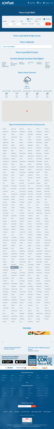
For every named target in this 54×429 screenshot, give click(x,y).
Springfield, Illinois (6, 299)
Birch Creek (13, 147)
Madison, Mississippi (6, 240)
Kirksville (30, 223)
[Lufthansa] (33, 368)
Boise (12, 150)
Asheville (46, 137)
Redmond (5, 280)
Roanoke (38, 280)
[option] (15, 341)
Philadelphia (5, 270)
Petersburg (47, 267)
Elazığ (12, 393)
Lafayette (38, 226)
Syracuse (30, 302)
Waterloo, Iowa (39, 313)
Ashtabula (5, 139)
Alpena (4, 134)
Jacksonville (5, 215)
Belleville (21, 145)
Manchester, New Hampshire (23, 240)
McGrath (30, 242)
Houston (30, 207)
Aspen (12, 139)
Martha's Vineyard (48, 240)
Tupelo (37, 308)
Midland (29, 245)
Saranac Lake (22, 291)
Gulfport (13, 199)
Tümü (27, 382)
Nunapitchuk (47, 259)
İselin (29, 256)
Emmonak (47, 180)
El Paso (12, 180)
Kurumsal (5, 411)
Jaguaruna (22, 213)
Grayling (13, 196)
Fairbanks (38, 183)
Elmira (37, 180)
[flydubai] (9, 368)
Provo (29, 275)
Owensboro (13, 264)
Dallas (4, 172)
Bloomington (47, 147)
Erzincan (21, 393)
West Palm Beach (15, 316)
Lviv (29, 377)
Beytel (37, 145)
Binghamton (5, 147)
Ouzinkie (4, 264)
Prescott (5, 275)
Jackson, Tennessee (48, 213)
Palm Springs (30, 264)
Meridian (13, 245)
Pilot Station (30, 270)
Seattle (12, 294)
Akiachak (22, 128)
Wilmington (22, 318)
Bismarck (30, 147)
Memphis (5, 245)
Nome (4, 259)
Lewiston (30, 232)
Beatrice (46, 142)
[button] (27, 111)
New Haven (5, 256)
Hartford (38, 202)
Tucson (21, 308)
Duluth (12, 177)
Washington (30, 313)
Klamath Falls (39, 223)
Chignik (21, 164)
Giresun (47, 393)
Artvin (3, 390)
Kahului (4, 218)
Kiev (11, 377)
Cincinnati (47, 164)
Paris (46, 377)
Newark (38, 321)
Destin (37, 310)
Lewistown (38, 232)
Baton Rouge (39, 142)
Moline (46, 248)
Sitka (21, 297)
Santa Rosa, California (15, 291)
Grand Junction (48, 194)
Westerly (21, 316)
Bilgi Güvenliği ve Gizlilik (36, 411)
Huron (12, 210)
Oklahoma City (23, 261)
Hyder (29, 210)
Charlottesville (31, 161)
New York (22, 256)
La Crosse (30, 226)
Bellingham (30, 145)
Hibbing (21, 204)
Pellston (21, 267)
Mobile (29, 248)
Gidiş (22, 21)
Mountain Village (39, 251)
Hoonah (13, 207)
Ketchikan (47, 221)
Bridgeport (13, 153)
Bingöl (12, 390)
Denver (46, 172)
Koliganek (13, 226)
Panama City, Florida (48, 264)
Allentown (47, 131)
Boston (21, 150)
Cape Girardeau (6, 158)
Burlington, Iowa (39, 156)
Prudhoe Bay (30, 172)
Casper (21, 158)
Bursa (29, 390)
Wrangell (38, 318)
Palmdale (38, 264)
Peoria (37, 267)
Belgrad (29, 375)
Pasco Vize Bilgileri (9, 47)
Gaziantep (30, 393)
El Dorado (5, 180)
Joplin (37, 215)
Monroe (4, 251)
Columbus (5, 169)
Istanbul (21, 395)
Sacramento (39, 283)
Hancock (5, 202)
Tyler (4, 310)
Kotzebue (22, 226)
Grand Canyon (23, 194)
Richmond (30, 280)
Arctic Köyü (38, 137)
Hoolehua (22, 221)
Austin (12, 142)
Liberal (4, 234)
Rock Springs (14, 283)
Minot (12, 248)
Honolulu (5, 207)
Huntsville (5, 210)
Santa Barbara (48, 289)
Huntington (47, 207)
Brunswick (47, 153)
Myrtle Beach (14, 253)
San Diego (47, 286)
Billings (46, 145)
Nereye (13, 21)
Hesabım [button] (47, 3)
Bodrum (21, 390)
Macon (46, 237)
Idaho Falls (38, 210)
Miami (21, 245)
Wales (12, 313)
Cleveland (13, 166)
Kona (12, 218)
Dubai (46, 375)
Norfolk (12, 259)
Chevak (46, 161)
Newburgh (38, 256)
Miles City (38, 245)
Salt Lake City (22, 286)
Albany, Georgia (14, 131)
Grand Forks (30, 194)
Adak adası (13, 128)
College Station (23, 166)
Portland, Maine (39, 272)
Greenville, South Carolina (48, 196)
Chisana (29, 164)
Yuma (21, 321)
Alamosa (46, 128)
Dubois (46, 175)
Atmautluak (38, 139)
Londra (20, 377)
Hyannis (21, 210)
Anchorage (38, 134)
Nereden (5, 21)
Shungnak (38, 294)
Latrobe (13, 232)
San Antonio (38, 286)
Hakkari (3, 395)
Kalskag (46, 218)
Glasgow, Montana (15, 194)
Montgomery (22, 251)
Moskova (38, 377)
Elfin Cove (22, 180)
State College (14, 302)
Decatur (38, 172)
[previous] (3, 341)
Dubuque (5, 177)
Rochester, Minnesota (6, 283)
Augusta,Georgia (48, 139)
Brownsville (38, 153)
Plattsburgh (47, 270)
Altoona (13, 134)
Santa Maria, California (6, 291)
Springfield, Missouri (15, 299)
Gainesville (38, 191)
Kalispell (38, 218)
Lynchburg (38, 237)
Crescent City (47, 169)
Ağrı (20, 388)
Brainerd (46, 150)
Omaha (29, 261)
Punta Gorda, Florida (6, 278)
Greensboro (38, 196)
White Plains (30, 316)
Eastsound (30, 177)
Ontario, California (40, 261)
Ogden (12, 261)
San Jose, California (15, 289)
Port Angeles (14, 272)
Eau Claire (38, 177)
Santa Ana (38, 289)
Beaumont (5, 145)
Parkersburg (5, 267)
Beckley (13, 145)
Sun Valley (30, 199)
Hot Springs (22, 207)
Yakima (4, 321)
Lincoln (21, 234)
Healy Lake (5, 204)
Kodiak (4, 226)
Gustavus (22, 199)
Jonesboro (30, 215)
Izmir (29, 395)
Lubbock (30, 237)
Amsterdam (4, 375)
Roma (12, 380)
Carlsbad (13, 158)
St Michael (5, 302)
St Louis (46, 299)
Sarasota (30, 291)
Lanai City (13, 229)
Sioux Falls (13, 297)
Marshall (38, 240)
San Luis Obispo (31, 289)
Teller (21, 305)
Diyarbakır (4, 393)
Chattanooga (39, 161)
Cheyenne (5, 164)
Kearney (29, 221)
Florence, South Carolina (40, 185)
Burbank (21, 156)
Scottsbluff (5, 294)
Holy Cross (47, 204)
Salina (4, 286)
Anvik (21, 137)
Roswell (21, 283)
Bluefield (5, 150)
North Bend (22, 259)
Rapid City (30, 278)
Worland (29, 318)
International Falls (6, 213)
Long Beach (38, 234)
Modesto (38, 248)
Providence (22, 275)
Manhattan (30, 240)
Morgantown (30, 251)
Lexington (47, 232)
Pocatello (5, 272)
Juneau (46, 215)
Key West (5, 223)
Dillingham (22, 175)
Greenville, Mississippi (6, 199)
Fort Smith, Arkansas (48, 188)
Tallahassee (47, 302)
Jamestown (13, 215)
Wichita (37, 316)
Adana (3, 388)
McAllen (21, 242)
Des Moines (5, 175)
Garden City (47, 191)
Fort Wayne (5, 191)
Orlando (46, 261)
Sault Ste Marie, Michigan (40, 291)
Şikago (12, 164)
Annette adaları (14, 137)
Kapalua (46, 226)
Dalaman (38, 390)
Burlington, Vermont (31, 156)
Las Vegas (5, 232)
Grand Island (39, 194)
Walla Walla (22, 313)
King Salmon (13, 223)
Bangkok (12, 375)
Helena (12, 204)
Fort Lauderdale (23, 188)
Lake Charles (5, 229)
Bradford (38, 150)
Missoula (21, 248)
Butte (46, 156)
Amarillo (21, 134)
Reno (12, 280)
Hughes (38, 207)
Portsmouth (47, 272)
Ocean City (13, 286)
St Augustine (22, 299)
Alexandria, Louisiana (40, 131)
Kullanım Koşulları (47, 411)
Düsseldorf (4, 377)
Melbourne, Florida (48, 242)
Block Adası (38, 147)
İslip (12, 213)
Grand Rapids (6, 196)
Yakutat (13, 321)
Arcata (29, 137)
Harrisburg (22, 202)
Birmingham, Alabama (23, 147)
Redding (46, 278)
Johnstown (22, 215)
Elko (29, 180)
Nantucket (22, 253)
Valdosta (30, 310)
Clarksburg (5, 166)
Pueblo (37, 275)
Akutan (37, 128)
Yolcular (36, 21)
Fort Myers (38, 188)
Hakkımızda (16, 411)
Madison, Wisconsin (15, 240)
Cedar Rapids (39, 158)
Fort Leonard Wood (31, 188)
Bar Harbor (30, 142)
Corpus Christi (39, 169)
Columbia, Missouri (48, 166)
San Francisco (6, 289)
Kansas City (13, 221)
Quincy (12, 278)
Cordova (30, 169)
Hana (46, 199)
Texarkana (30, 305)
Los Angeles (13, 237)
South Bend (38, 297)
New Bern (47, 253)
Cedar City (30, 158)
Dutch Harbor (14, 310)
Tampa (4, 305)
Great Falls (22, 196)
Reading (38, 278)
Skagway (30, 297)
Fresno (12, 191)
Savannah (47, 291)
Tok (37, 305)
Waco (4, 313)
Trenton (13, 308)
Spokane (46, 297)
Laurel (46, 202)
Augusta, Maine (6, 142)
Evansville (22, 183)
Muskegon (5, 253)
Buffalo (4, 156)
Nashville (30, 253)
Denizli (46, 390)
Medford (38, 242)
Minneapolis (5, 248)
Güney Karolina (39, 166)
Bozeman (30, 150)
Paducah (21, 264)
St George (38, 299)
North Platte (30, 259)
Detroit (12, 175)
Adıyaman (13, 388)
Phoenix (13, 270)
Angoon (46, 134)
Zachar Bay (30, 321)
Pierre (21, 270)
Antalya (47, 388)
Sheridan (21, 294)
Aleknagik (30, 131)
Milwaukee (47, 245)
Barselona (21, 375)
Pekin (3, 380)
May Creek (13, 242)
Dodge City (30, 175)
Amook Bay (30, 134)
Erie (4, 183)
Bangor (21, 142)
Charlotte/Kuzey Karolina (23, 161)
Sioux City (5, 297)
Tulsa (29, 308)
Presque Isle (13, 275)
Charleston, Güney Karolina (6, 161)
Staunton (22, 302)
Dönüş (29, 21)
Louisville (22, 237)
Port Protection (23, 272)
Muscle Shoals (48, 251)
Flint (29, 185)
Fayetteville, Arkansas (15, 185)
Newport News (48, 256)
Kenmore (38, 221)
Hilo (29, 204)
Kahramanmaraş (40, 395)
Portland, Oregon (31, 272)
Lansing (29, 229)
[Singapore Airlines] (45, 368)
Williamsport (13, 318)
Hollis (37, 204)
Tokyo (20, 380)
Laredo (46, 229)
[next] (50, 341)
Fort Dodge (47, 185)
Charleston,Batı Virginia (15, 161)
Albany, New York (6, 131)
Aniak (4, 137)
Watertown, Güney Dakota (6, 316)
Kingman (21, 223)
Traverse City (5, 308)
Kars (46, 395)
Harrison (30, 202)
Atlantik (29, 139)
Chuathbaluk (39, 164)
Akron (29, 128)
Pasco (12, 267)
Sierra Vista (13, 188)
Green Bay (30, 196)
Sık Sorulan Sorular (25, 411)
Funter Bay (30, 191)
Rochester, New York (48, 280)
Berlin (38, 375)
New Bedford (39, 253)
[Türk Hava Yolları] (21, 368)
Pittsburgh (38, 270)
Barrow (21, 310)
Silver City (47, 294)
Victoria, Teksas (48, 310)
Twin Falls (47, 308)
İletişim (10, 411)
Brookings (30, 153)
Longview (47, 234)
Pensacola (30, 267)
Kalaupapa (30, 218)
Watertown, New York (48, 313)
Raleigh (21, 278)
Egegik (46, 177)
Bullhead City (14, 156)
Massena (5, 242)
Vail (20, 177)
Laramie (38, 229)
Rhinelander (22, 280)
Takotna (38, 302)
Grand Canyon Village (23, 185)
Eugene (12, 183)
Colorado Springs (31, 166)
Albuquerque (22, 131)
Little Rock (30, 234)
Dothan (38, 175)
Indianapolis (47, 210)
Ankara (38, 388)
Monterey (13, 251)
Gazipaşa (39, 393)
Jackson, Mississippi (40, 213)
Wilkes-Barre (5, 318)
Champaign (47, 158)
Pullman (46, 275)
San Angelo (30, 286)
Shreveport (30, 294)
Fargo (46, 183)
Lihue (12, 234)
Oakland (4, 261)
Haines (37, 199)
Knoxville (46, 223)
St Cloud (29, 299)
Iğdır (12, 395)
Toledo (46, 305)
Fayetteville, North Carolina (6, 185)
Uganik (21, 289)
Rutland (29, 283)
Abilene (4, 128)
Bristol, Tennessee (23, 153)
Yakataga (47, 318)
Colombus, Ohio (14, 169)
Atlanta (21, 139)
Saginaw (46, 283)
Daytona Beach (23, 172)
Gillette (4, 194)
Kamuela (5, 221)
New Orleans (14, 256)
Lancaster (22, 229)
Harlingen (13, 202)
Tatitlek (12, 305)
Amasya (29, 388)
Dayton (12, 172)
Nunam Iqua (38, 259)
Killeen (4, 188)
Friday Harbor (22, 191)
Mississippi (22, 169)
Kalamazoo (22, 218)
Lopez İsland (5, 237)
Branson (4, 153)
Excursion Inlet (31, 183)
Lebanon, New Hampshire (23, 232)
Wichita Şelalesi (48, 316)
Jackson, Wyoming (31, 213)
